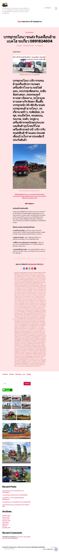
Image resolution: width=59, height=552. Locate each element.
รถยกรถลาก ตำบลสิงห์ (28, 300)
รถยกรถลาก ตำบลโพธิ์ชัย (40, 304)
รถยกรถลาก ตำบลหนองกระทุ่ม (39, 300)
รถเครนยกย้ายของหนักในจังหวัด (33, 347)
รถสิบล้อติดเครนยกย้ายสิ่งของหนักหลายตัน (35, 343)
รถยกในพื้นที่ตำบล (26, 341)
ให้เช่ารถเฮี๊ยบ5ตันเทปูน (27, 366)
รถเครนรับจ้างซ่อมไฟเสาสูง (33, 350)
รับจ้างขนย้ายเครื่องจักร (30, 357)
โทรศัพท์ (28, 374)
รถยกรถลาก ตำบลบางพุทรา (31, 293)
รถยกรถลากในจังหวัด (34, 310)
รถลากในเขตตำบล (22, 343)
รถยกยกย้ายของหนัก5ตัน (34, 285)
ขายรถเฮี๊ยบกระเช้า (23, 274)
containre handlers (23, 272)
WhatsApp (18, 374)
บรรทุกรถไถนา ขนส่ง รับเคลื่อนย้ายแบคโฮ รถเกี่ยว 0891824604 (29, 39)
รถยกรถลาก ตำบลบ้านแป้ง (23, 296)
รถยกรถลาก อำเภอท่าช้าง (31, 307)
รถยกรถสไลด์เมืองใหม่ (24, 334)
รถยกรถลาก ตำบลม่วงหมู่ (27, 299)
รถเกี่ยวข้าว (43, 345)
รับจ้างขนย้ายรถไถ (21, 357)
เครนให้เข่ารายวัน (26, 364)
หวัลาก (39, 360)
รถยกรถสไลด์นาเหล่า (35, 317)
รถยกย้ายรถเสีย (43, 285)
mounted (43, 272)
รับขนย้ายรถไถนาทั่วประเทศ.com (39, 354)
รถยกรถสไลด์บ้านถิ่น (18, 320)
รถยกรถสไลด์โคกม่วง (33, 334)
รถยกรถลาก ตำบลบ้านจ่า (33, 294)
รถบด (40, 279)
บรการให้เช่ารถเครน (40, 274)
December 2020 (6, 527)
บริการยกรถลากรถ (27, 275)
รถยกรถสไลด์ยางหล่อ (18, 322)
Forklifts (39, 272)
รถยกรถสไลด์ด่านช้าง (18, 314)
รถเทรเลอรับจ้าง (21, 353)
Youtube (11, 374)
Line (24, 374)
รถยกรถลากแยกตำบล (25, 310)
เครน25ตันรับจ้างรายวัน (25, 361)
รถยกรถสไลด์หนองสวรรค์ (23, 327)
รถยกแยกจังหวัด (17, 339)
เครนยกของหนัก (34, 361)
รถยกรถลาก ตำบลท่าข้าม (38, 290)
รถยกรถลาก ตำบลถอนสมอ (38, 289)
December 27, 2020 (29, 45)
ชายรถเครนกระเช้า (31, 274)
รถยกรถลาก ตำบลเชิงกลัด (29, 303)
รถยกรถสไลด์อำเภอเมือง (37, 331)
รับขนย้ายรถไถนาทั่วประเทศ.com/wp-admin (23, 356)
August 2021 (5, 524)
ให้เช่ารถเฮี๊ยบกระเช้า (36, 366)
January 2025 (5, 519)
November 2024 (6, 520)
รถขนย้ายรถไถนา (22, 278)
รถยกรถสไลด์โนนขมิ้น (21, 335)
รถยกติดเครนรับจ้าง (28, 282)
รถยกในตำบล (43, 339)
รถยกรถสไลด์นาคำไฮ (24, 315)
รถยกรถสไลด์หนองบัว (23, 325)
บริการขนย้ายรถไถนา (18, 275)
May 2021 (4, 526)
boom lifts (16, 272)
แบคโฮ (37, 364)
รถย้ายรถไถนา (17, 342)
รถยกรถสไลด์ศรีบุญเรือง (23, 324)
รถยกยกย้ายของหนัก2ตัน (24, 285)
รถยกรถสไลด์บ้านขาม (31, 318)
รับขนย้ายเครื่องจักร (36, 356)
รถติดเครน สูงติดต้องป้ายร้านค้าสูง (27, 279)
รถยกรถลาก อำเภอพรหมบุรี (24, 308)
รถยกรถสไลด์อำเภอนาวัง (31, 329)
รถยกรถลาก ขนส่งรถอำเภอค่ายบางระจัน (34, 286)
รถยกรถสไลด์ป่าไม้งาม (31, 321)
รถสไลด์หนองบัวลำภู (27, 345)
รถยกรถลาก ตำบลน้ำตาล (28, 292)
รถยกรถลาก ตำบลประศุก (34, 296)
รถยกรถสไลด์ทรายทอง (27, 314)
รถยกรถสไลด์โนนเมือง (35, 336)
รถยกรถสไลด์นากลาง (37, 314)
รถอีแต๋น (33, 345)
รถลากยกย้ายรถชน (30, 342)
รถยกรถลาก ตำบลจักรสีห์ (37, 287)
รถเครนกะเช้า (21, 346)
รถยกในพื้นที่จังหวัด (18, 341)
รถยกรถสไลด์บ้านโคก (37, 320)
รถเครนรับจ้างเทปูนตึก (32, 352)
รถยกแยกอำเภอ (30, 339)
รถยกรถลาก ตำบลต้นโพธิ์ (27, 289)
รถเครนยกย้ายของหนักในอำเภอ (28, 349)
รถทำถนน (36, 279)
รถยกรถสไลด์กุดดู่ (28, 311)
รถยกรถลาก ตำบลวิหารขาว (38, 299)
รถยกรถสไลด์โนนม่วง (39, 335)
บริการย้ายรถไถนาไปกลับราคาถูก (38, 275)
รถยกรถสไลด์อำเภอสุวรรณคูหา (25, 331)
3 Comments (39, 45)
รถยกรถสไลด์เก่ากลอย (36, 332)
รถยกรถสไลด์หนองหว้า (33, 327)
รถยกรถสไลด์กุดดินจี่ (20, 311)
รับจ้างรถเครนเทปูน (39, 359)
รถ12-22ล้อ (33, 276)
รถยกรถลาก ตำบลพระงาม (26, 297)
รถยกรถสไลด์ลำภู (26, 322)
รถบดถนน (43, 279)
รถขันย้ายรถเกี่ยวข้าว (41, 278)
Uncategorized (29, 32)
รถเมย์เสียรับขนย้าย (29, 353)
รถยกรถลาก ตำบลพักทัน (36, 297)
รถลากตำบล (23, 342)
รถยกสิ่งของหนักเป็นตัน (34, 338)
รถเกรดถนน (37, 345)
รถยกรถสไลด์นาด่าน (33, 315)
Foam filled (35, 272)
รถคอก (15, 279)
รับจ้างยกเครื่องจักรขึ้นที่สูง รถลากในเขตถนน (26, 359)
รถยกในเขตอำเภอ (42, 341)
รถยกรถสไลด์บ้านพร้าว (27, 320)
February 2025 (6, 517)
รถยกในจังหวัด (37, 339)
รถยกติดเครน (21, 282)
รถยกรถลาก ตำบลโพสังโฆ (32, 306)
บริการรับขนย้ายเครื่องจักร (19, 276)
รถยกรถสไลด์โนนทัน (30, 335)
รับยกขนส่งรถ (24, 360)
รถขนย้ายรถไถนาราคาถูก (32, 278)
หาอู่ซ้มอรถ (43, 360)
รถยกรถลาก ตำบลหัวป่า (29, 301)
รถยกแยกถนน (24, 339)
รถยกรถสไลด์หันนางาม (32, 328)
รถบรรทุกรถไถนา (38, 281)
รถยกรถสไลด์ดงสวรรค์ (40, 313)
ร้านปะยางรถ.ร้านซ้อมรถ (32, 360)
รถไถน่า (23, 354)
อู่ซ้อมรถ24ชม (17, 361)
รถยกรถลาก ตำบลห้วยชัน (19, 301)
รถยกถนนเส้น (23, 283)
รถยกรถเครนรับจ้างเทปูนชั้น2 (23, 338)
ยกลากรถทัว (27, 276)
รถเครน (15, 346)
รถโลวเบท (19, 354)
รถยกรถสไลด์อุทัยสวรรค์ (27, 332)
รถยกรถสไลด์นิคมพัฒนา (22, 318)
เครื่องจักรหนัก (33, 364)
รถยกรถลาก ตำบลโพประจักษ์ (20, 306)
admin (20, 45)
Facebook (5, 374)
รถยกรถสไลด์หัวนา (41, 328)
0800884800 (32, 264)
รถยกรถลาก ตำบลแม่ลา (40, 303)
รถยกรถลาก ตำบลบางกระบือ (39, 292)
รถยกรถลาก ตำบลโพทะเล (29, 304)
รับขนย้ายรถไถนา (28, 354)
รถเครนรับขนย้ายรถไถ (23, 350)
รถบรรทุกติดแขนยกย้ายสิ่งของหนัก (28, 281)
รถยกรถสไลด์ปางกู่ (23, 321)
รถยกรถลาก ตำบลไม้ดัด (21, 307)
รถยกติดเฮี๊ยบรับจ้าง (36, 282)
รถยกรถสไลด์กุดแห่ (23, 313)
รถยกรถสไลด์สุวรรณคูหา (33, 324)
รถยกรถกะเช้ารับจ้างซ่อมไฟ (19, 286)
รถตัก (19, 279)
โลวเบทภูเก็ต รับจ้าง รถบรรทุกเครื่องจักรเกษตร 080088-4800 (16, 502)
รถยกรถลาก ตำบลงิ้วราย (27, 287)
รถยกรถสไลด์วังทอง (35, 322)
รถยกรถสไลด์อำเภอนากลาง (19, 329)
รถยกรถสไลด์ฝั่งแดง (41, 321)
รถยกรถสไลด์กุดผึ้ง (35, 311)
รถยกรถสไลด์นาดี (41, 315)
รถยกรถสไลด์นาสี (26, 317)
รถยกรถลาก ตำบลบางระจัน (22, 294)
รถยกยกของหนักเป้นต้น (31, 283)
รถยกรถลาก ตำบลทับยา (27, 290)
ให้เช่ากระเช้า (42, 364)
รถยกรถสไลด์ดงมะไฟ (31, 313)
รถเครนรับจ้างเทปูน (23, 352)
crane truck (29, 272)
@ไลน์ (41, 264)
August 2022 (5, 522)
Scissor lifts (16, 274)
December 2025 (6, 515)
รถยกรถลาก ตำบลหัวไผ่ (39, 301)
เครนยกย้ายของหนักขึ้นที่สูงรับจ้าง (22, 363)
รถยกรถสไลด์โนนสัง (27, 336)
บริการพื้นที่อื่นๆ (47, 7)
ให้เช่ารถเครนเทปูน (18, 366)
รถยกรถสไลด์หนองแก (22, 328)
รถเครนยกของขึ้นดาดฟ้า (21, 347)
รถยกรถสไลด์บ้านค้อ (41, 318)
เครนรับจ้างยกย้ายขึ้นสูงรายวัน (36, 363)
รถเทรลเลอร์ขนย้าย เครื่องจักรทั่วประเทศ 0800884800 (14, 495)
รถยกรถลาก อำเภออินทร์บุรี (35, 308)
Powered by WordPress (9, 548)
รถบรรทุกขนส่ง (17, 281)
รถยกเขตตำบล (42, 338)
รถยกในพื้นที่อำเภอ (34, 341)
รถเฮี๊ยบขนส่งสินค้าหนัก (38, 353)
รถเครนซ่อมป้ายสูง (27, 346)
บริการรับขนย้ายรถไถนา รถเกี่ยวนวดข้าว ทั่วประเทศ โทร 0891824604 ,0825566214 (25, 547)
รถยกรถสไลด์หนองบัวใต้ (32, 325)
